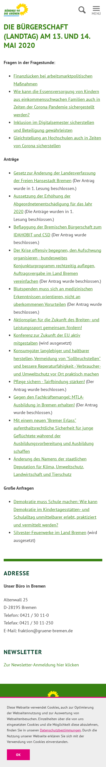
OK (18, 755)
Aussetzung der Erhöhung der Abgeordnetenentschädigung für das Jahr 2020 (53, 203)
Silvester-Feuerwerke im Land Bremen (50, 532)
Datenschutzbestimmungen (60, 730)
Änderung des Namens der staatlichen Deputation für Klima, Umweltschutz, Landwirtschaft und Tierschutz (50, 466)
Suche (82, 9)
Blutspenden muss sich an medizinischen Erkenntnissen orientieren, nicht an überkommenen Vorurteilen (53, 296)
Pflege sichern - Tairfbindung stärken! (49, 381)
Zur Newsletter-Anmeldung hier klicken (41, 665)
